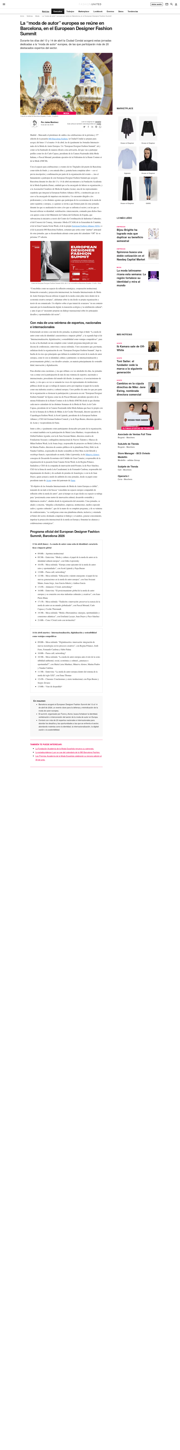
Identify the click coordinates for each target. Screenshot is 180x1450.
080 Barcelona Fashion (58, 138)
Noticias (30, 16)
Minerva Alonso (92, 454)
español (98, 121)
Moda (37, 16)
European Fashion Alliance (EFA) (86, 225)
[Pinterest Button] (96, 127)
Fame (73, 480)
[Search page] (171, 4)
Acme (48, 480)
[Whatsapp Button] (100, 127)
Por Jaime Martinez (49, 122)
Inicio (22, 16)
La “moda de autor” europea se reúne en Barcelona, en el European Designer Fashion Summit (76, 16)
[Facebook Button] (88, 127)
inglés (99, 124)
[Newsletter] (166, 4)
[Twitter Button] (84, 127)
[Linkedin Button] (92, 127)
